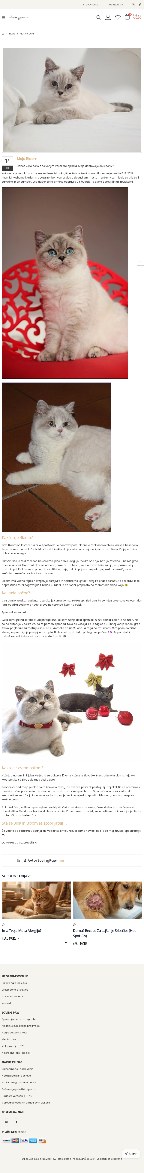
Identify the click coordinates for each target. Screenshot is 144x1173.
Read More (9, 938)
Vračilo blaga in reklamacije (19, 1082)
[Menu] (3, 17)
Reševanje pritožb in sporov (19, 1089)
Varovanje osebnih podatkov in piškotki (26, 1102)
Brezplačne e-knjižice (15, 989)
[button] (66, 942)
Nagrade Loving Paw (14, 1032)
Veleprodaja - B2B (13, 1046)
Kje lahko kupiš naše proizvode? (21, 1026)
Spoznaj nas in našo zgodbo (19, 1019)
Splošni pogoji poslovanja (17, 1069)
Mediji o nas (9, 1039)
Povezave (115, 4)
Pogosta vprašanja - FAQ (17, 1096)
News (12, 33)
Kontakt (6, 1003)
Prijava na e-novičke (14, 983)
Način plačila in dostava (16, 1075)
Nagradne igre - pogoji (16, 1053)
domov (3, 33)
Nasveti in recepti (12, 996)
